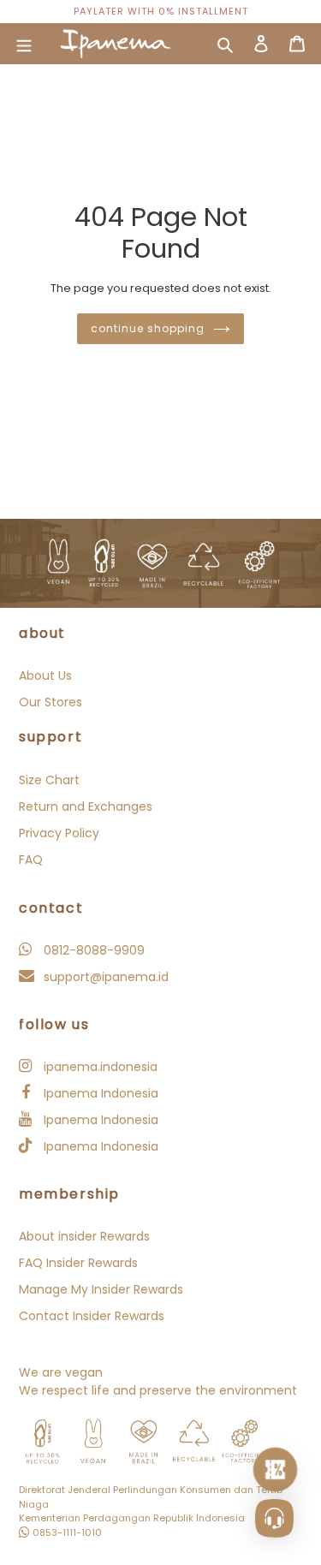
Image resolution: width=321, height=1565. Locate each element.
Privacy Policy (59, 833)
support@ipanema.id (104, 976)
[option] (160, 11)
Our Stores (50, 702)
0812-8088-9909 (92, 950)
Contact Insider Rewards (91, 1315)
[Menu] (24, 44)
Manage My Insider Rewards (101, 1289)
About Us (45, 675)
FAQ (31, 859)
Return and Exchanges (85, 806)
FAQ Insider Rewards (78, 1262)
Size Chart (49, 779)
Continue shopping (147, 328)
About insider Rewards (84, 1236)
